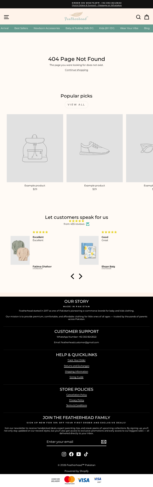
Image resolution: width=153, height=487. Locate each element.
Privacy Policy (76, 400)
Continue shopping (76, 70)
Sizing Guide (76, 377)
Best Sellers (21, 28)
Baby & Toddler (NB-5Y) (79, 28)
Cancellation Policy (76, 394)
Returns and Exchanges (76, 365)
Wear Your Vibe (129, 28)
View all (76, 104)
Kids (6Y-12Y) (106, 28)
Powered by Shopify (77, 470)
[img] (76, 221)
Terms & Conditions (76, 405)
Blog (147, 28)
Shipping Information (76, 371)
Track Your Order (76, 360)
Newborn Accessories (47, 28)
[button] (73, 276)
